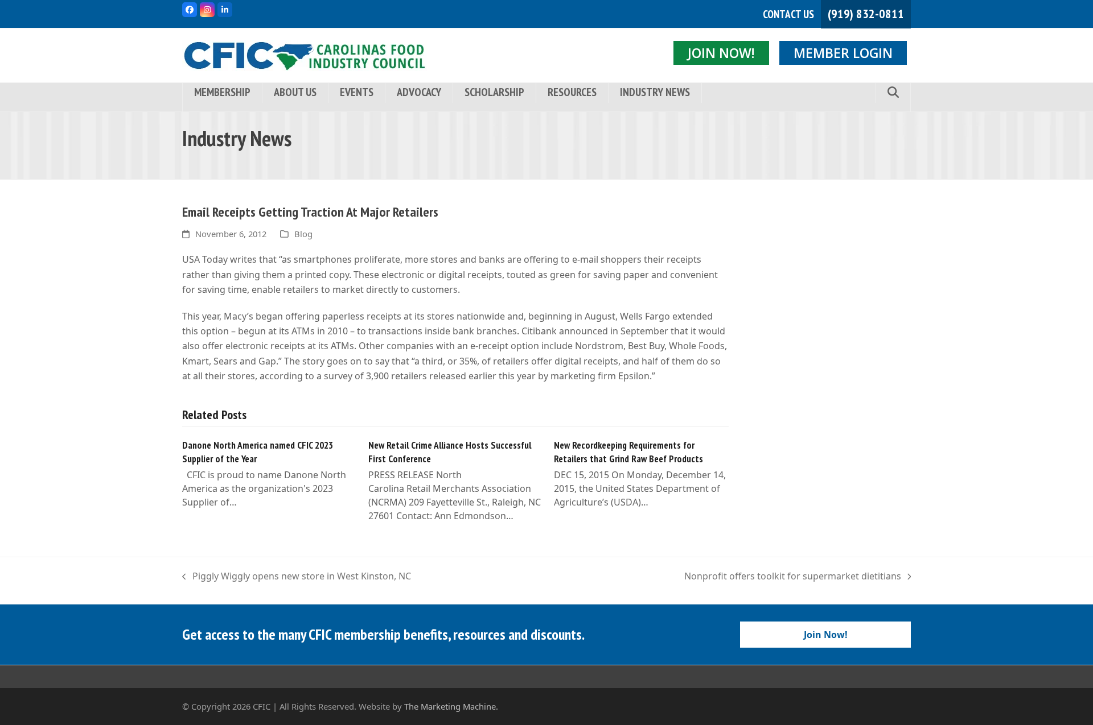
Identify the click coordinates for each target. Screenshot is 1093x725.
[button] (893, 93)
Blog (303, 233)
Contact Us (788, 14)
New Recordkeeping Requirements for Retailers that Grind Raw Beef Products (628, 451)
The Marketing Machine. (451, 706)
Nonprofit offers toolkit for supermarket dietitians (792, 576)
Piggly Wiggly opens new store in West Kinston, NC (296, 576)
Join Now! (721, 53)
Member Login (843, 53)
